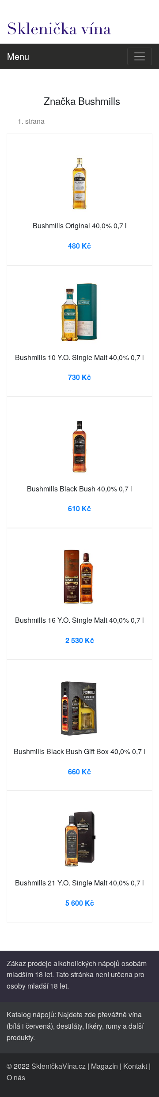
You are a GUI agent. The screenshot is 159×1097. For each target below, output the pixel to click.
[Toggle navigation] (139, 56)
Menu (18, 56)
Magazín (104, 1066)
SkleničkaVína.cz (58, 1066)
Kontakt (135, 1066)
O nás (16, 1077)
